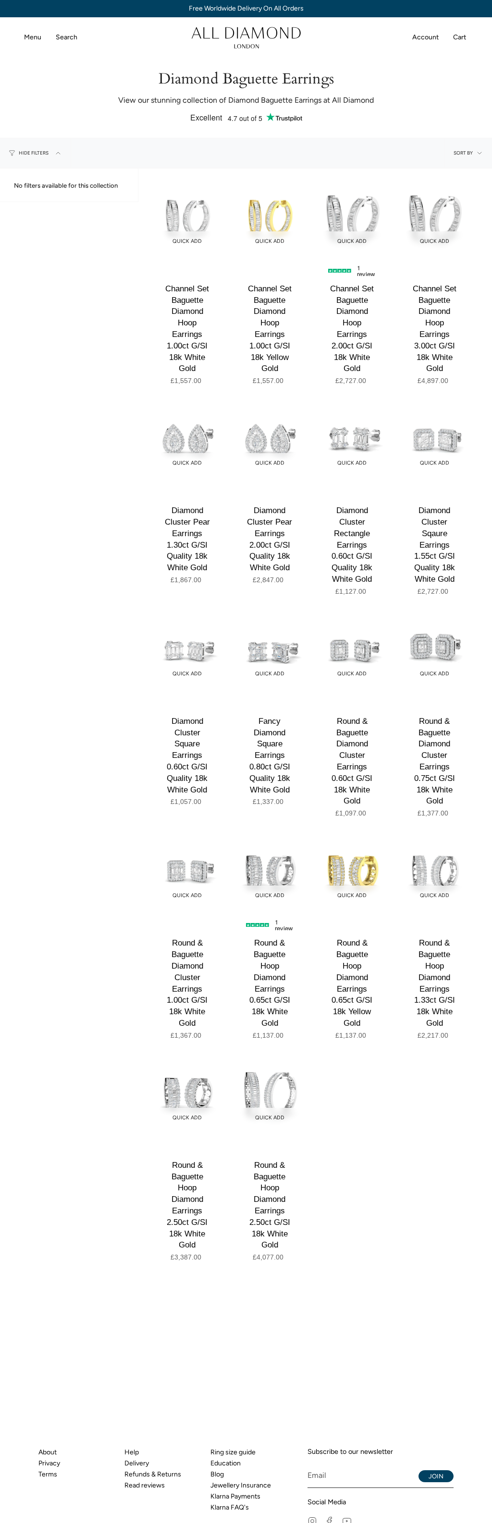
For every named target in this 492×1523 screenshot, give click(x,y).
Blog (217, 1474)
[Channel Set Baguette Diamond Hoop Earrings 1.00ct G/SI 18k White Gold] (187, 217)
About (47, 1452)
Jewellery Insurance (240, 1485)
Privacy (49, 1463)
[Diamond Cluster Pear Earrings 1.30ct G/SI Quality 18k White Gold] (187, 439)
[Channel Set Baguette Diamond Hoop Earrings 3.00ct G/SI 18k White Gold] (434, 217)
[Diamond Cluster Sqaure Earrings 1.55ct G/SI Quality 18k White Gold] (434, 439)
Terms (47, 1474)
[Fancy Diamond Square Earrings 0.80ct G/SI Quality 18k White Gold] (270, 650)
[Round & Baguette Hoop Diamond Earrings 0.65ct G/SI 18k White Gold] (270, 872)
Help (131, 1452)
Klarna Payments (235, 1496)
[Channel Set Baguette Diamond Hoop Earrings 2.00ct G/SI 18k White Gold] (352, 217)
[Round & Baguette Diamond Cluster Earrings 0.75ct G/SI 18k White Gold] (434, 650)
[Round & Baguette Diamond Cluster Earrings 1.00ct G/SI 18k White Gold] (187, 872)
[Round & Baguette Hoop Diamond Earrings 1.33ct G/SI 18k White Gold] (434, 872)
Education (225, 1463)
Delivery (136, 1463)
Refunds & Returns (152, 1474)
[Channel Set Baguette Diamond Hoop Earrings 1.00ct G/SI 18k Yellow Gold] (270, 217)
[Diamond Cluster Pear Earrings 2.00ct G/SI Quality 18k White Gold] (270, 439)
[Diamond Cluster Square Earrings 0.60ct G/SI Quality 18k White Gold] (187, 650)
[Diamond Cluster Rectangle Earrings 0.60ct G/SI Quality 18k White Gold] (352, 439)
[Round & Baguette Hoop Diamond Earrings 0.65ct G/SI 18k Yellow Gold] (352, 872)
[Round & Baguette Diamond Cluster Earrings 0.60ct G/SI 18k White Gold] (352, 650)
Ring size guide (233, 1452)
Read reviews (144, 1485)
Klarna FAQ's (229, 1507)
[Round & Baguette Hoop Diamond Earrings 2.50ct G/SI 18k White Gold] (187, 1093)
